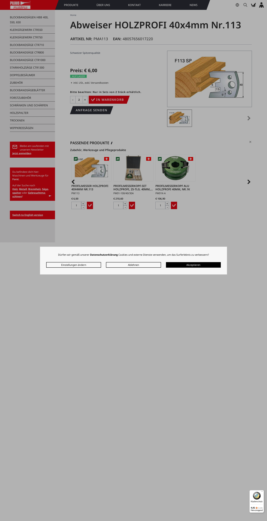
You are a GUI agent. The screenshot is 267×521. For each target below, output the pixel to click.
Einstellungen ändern (73, 265)
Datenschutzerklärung (104, 254)
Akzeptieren (193, 265)
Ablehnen (133, 265)
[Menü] (262, 492)
